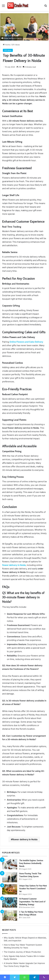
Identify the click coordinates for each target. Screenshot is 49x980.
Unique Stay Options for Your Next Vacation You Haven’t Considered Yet (33, 888)
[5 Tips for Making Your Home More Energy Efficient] (9, 915)
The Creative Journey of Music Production (22, 952)
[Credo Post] (18, 5)
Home (7, 45)
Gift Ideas (16, 45)
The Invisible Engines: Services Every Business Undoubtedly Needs (31, 863)
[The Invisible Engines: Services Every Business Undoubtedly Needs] (9, 864)
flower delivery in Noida (24, 839)
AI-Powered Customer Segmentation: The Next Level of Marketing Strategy (32, 901)
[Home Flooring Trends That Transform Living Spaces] (9, 877)
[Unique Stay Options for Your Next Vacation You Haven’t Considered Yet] (9, 889)
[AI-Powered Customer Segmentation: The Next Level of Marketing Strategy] (9, 902)
